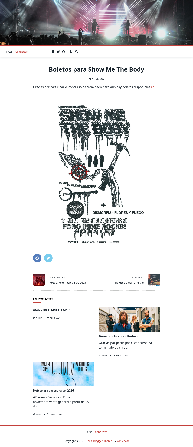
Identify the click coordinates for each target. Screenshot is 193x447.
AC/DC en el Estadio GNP (51, 310)
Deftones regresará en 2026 (53, 390)
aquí (154, 87)
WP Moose (123, 441)
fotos (9, 51)
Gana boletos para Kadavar (119, 336)
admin (39, 318)
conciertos (21, 51)
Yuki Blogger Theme (99, 441)
